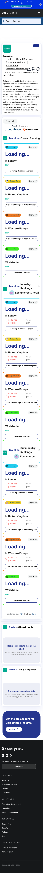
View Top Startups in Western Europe (21, 239)
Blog (3, 836)
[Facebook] (3, 755)
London (22, 35)
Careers (5, 788)
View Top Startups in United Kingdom (21, 205)
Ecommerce (12, 65)
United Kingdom (24, 59)
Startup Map (6, 824)
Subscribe (19, 766)
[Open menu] (39, 13)
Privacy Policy (7, 852)
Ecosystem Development (11, 804)
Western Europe (11, 31)
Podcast (5, 832)
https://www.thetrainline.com (17, 69)
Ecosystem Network (9, 784)
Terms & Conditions (9, 848)
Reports (5, 828)
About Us (5, 780)
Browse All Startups (21, 273)
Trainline (6, 39)
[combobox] (22, 21)
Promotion (6, 808)
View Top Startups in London (21, 171)
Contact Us (6, 792)
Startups (25, 27)
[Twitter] (11, 755)
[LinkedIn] (7, 755)
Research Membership (10, 812)
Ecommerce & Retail (16, 62)
